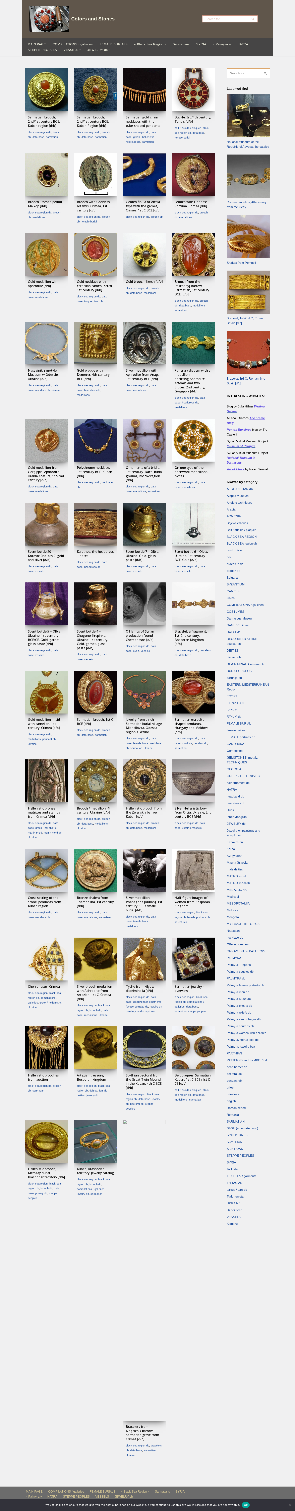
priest (230, 1087)
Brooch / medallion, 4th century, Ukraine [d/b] (95, 810)
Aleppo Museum (238, 495)
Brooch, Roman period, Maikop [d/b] (45, 204)
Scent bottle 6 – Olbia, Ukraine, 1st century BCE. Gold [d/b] (191, 555)
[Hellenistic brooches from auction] (46, 1047)
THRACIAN (235, 1183)
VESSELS (40, 571)
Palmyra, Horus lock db (242, 1039)
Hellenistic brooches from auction (43, 1077)
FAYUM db (234, 716)
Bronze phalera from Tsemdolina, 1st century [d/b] (95, 901)
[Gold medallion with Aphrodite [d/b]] (46, 254)
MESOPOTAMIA (238, 903)
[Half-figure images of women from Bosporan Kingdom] (193, 870)
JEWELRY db (92, 1095)
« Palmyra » (222, 44)
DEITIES (93, 1090)
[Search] (253, 18)
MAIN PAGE (37, 44)
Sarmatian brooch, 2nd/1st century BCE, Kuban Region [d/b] (93, 121)
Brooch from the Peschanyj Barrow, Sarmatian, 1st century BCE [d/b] (192, 287)
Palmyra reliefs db (239, 1012)
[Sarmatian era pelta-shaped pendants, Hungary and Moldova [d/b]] (193, 692)
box (229, 557)
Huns (230, 810)
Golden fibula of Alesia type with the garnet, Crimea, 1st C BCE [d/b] (143, 206)
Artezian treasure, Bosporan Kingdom (91, 1077)
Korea (231, 849)
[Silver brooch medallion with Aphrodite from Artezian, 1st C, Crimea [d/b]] (95, 959)
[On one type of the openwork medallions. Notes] (193, 440)
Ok (246, 1504)
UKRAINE (56, 390)
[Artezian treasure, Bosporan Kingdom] (95, 1047)
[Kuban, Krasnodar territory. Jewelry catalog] (95, 1141)
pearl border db (237, 1067)
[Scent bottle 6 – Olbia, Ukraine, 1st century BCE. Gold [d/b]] (193, 524)
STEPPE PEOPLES (42, 50)
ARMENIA (234, 516)
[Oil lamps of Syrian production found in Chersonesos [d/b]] (144, 603)
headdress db (92, 390)
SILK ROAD (235, 1148)
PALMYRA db (236, 978)
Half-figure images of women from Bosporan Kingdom (192, 901)
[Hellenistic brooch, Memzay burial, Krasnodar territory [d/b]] (46, 1141)
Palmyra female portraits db (245, 985)
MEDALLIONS (39, 217)
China (231, 598)
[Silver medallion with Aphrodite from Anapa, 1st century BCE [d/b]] (144, 343)
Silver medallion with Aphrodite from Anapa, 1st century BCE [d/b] (143, 374)
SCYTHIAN (234, 1142)
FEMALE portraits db (198, 917)
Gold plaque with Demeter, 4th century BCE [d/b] (93, 374)
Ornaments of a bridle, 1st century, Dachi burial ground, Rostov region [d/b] (144, 473)
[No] (290, 1505)
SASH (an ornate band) (242, 1128)
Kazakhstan (235, 842)
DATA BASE (38, 136)
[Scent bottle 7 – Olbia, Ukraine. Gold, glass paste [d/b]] (144, 524)
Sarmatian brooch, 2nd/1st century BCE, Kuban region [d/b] (44, 121)
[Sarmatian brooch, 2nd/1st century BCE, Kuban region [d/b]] (46, 89)
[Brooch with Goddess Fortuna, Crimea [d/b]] (193, 174)
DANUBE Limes (238, 625)
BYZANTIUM (236, 584)
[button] (80, 50)
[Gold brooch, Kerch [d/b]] (144, 254)
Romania (233, 1114)
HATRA (242, 44)
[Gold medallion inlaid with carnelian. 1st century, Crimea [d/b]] (46, 692)
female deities (236, 730)
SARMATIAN (52, 136)
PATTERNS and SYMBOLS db (248, 1060)
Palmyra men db (238, 992)
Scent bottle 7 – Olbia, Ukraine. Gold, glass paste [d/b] (142, 555)
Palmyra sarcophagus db (243, 1019)
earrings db (234, 677)
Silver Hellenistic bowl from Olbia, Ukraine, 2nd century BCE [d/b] (193, 812)
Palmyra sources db (240, 1026)
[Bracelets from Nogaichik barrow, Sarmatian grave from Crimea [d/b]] (144, 1270)
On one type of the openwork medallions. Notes (191, 471)
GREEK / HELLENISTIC (144, 136)
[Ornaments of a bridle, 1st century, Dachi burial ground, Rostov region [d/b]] (144, 440)
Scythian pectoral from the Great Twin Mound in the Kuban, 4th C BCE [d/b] (144, 1081)
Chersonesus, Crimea (44, 986)
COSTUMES (235, 611)
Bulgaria (232, 577)
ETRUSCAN (235, 703)
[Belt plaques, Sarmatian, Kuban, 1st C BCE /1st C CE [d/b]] (193, 1047)
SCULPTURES (181, 922)
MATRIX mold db (53, 832)
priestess (233, 1094)
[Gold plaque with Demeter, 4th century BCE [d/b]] (95, 343)
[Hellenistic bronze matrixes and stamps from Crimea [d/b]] (46, 780)
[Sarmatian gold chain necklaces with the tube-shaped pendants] (144, 89)
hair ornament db (238, 782)
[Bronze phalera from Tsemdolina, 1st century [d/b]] (95, 870)
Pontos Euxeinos (239, 429)
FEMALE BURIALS (114, 44)
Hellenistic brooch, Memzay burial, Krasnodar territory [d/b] (46, 1173)
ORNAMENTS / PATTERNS (246, 951)
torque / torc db (93, 301)
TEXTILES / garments (241, 1176)
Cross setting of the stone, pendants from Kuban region (44, 901)
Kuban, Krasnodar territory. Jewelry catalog (95, 1171)
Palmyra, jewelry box (241, 1046)
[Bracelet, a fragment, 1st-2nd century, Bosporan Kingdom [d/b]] (193, 603)
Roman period (236, 1108)
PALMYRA (234, 958)
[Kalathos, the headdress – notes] (95, 524)
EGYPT (232, 696)
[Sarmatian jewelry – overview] (193, 959)
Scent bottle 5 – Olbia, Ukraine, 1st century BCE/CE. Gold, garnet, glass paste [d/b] (44, 637)
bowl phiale (234, 550)
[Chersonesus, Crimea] (46, 959)
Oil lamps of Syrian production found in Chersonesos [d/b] (141, 635)
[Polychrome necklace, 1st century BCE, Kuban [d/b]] (95, 440)
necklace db (133, 141)
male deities (235, 869)
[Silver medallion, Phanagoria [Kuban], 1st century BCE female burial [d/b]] (144, 870)
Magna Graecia (237, 862)
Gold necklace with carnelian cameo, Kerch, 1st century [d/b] (95, 285)
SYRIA (201, 44)
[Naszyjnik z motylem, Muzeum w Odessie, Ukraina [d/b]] (46, 343)
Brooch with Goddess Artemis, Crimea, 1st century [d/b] (93, 206)
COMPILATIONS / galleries (73, 44)
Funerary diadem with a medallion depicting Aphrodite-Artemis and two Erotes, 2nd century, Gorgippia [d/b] (193, 380)
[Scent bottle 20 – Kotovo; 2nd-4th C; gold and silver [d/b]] (46, 524)
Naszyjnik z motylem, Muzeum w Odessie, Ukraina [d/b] (44, 374)
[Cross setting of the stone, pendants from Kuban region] (46, 870)
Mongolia (233, 917)
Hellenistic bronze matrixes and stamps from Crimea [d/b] (44, 812)
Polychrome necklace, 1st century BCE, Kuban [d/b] (94, 471)
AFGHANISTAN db (240, 489)
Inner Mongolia (237, 817)
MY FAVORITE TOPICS (243, 924)
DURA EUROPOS (239, 671)
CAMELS (233, 591)
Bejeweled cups (237, 523)
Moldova (187, 743)
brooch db (157, 216)
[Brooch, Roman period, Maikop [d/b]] (46, 174)
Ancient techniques (239, 502)
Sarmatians (181, 44)
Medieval (233, 896)
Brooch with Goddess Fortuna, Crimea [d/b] (191, 204)
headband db (235, 796)
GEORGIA (234, 769)
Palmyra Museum (239, 999)
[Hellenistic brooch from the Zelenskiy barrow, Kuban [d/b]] (144, 780)
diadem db (234, 657)
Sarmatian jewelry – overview (189, 988)
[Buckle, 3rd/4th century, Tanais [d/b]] (193, 89)
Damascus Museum (240, 618)
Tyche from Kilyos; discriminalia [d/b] (140, 988)
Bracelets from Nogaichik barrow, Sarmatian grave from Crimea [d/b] (142, 1432)
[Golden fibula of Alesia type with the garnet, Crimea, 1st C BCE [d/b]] (144, 174)
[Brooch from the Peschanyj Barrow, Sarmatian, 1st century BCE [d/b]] (193, 254)
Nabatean (233, 930)
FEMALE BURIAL (182, 137)
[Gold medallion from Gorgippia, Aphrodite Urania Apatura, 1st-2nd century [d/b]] (46, 440)
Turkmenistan (236, 1196)
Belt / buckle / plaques (188, 127)
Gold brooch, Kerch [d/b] (144, 281)
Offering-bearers (238, 944)
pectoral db (136, 1103)
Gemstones (235, 750)
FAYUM (232, 710)
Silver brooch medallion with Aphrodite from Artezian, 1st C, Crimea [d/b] (94, 992)
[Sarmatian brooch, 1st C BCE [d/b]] (95, 692)
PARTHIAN (234, 1053)
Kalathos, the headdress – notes (95, 553)
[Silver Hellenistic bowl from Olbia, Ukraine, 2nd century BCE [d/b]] (193, 780)
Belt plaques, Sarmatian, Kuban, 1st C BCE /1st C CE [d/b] (193, 1079)
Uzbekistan (234, 1210)
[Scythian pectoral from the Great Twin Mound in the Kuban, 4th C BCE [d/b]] (144, 1047)
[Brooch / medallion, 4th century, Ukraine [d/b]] (95, 780)
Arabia (231, 509)
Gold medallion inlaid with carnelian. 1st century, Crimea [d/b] (44, 723)
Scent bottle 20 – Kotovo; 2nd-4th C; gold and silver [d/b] (46, 555)
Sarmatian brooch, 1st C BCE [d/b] (95, 721)
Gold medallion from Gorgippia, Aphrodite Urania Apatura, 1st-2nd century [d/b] (46, 473)
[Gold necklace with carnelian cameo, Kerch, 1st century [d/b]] (95, 254)
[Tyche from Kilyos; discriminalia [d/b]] (144, 959)
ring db (231, 1101)
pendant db (49, 739)
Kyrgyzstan (234, 855)
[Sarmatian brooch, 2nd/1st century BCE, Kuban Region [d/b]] (95, 89)
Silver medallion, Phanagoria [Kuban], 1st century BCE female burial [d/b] (144, 903)
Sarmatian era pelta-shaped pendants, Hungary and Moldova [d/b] (192, 725)
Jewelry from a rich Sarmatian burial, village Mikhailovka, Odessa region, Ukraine (144, 725)
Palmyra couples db (240, 971)
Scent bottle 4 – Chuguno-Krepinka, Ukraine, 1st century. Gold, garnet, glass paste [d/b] (92, 639)
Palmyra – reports (239, 964)
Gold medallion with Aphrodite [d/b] (43, 283)
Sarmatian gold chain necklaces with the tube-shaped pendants (143, 121)
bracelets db (235, 564)
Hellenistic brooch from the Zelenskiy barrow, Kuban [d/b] (144, 812)
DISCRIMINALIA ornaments (147, 1001)
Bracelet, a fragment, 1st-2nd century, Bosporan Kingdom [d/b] (191, 637)
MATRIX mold (35, 832)
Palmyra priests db (239, 1005)
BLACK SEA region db (39, 132)
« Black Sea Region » (150, 44)
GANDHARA (235, 744)
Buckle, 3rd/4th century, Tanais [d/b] (193, 119)
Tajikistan (233, 1169)
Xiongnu (232, 1223)
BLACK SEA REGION (184, 912)
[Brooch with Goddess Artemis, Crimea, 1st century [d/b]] (95, 174)
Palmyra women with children (246, 1033)
